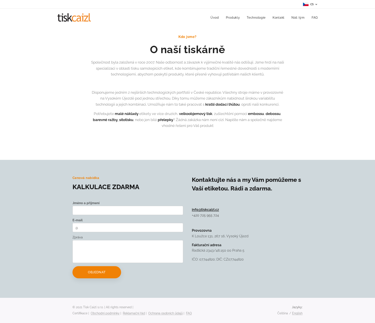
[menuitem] (215, 17)
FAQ (189, 313)
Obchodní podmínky (105, 313)
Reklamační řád (134, 313)
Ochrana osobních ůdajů (165, 313)
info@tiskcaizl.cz (205, 210)
